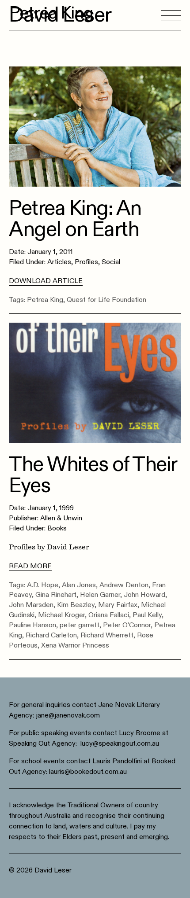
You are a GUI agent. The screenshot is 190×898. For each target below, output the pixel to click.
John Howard (144, 594)
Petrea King (45, 299)
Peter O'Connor (127, 625)
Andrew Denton (123, 585)
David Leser (60, 15)
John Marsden (31, 604)
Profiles (86, 262)
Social (111, 262)
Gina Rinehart (55, 594)
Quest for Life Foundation (106, 299)
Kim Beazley (76, 604)
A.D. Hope (42, 585)
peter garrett (79, 625)
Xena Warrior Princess (75, 645)
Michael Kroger (61, 615)
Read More (30, 566)
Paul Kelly (147, 615)
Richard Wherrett (106, 635)
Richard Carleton (51, 635)
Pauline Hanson (32, 625)
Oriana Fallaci (108, 615)
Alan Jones (79, 585)
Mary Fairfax (117, 604)
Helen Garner (100, 594)
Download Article (46, 280)
